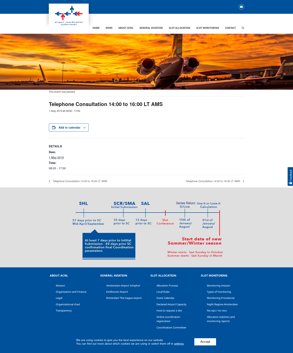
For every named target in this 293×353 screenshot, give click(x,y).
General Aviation (113, 275)
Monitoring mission (218, 285)
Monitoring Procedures (221, 298)
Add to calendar (69, 127)
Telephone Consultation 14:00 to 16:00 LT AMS (79, 181)
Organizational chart (68, 304)
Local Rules (163, 292)
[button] (243, 28)
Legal (59, 298)
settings (179, 343)
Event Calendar (165, 298)
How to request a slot (169, 310)
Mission (60, 285)
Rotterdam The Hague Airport (124, 298)
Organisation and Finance (71, 292)
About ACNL (59, 275)
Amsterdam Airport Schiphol (123, 285)
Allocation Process (167, 285)
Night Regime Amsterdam (222, 304)
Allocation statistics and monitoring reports (221, 319)
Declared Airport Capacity (171, 304)
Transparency (64, 310)
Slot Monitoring (214, 275)
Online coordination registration (168, 319)
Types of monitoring (219, 292)
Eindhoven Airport (117, 292)
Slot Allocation (163, 275)
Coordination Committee (171, 327)
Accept (205, 341)
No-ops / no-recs (217, 310)
